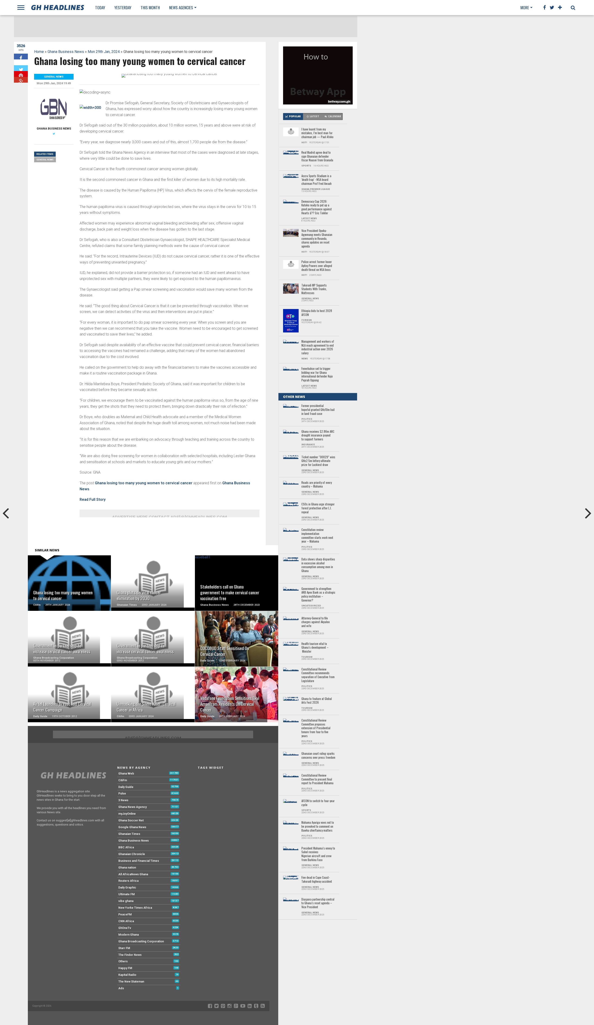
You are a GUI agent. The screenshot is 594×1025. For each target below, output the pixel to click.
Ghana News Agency (132, 807)
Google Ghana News (132, 827)
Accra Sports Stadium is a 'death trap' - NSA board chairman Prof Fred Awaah (316, 180)
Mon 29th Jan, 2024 (104, 51)
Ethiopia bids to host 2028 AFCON (316, 313)
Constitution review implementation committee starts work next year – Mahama (317, 535)
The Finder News (130, 955)
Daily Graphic (127, 887)
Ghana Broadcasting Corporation (141, 941)
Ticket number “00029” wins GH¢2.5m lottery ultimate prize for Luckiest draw (318, 461)
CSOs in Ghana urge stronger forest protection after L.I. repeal (318, 508)
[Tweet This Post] (21, 68)
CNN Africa (126, 921)
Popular (295, 116)
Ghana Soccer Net (131, 820)
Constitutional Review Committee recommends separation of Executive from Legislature (318, 675)
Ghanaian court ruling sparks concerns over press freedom (318, 755)
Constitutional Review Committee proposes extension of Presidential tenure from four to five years (315, 728)
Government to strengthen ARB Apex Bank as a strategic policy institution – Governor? (318, 594)
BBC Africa (126, 847)
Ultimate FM (126, 894)
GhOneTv (124, 928)
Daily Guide (125, 787)
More (524, 7)
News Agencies (181, 7)
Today (100, 7)
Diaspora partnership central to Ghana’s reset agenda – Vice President (317, 903)
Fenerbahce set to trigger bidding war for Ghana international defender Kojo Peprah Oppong (317, 374)
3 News (123, 800)
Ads (121, 988)
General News (45, 159)
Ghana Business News (66, 51)
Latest (314, 116)
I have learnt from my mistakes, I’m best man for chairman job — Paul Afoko (317, 133)
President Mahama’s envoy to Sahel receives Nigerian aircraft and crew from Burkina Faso (318, 854)
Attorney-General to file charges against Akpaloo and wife (315, 622)
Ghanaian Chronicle (131, 854)
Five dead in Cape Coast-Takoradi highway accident (316, 879)
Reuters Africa (128, 880)
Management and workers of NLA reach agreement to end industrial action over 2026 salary (317, 347)
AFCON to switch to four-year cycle (318, 803)
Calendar (334, 116)
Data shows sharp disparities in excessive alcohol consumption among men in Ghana (318, 565)
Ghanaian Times (129, 834)
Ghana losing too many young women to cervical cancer (143, 483)
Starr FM (124, 948)
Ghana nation (127, 867)
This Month (150, 7)
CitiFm (122, 780)
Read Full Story (93, 499)
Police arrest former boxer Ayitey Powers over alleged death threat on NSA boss (316, 266)
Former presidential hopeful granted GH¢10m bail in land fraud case (318, 410)
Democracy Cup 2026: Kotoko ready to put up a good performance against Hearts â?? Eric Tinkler (316, 207)
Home (39, 51)
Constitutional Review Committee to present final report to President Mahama (317, 779)
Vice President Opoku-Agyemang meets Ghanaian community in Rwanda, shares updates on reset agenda (316, 238)
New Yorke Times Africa (135, 907)
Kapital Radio (127, 974)
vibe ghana (125, 901)
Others (123, 961)
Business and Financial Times (138, 860)
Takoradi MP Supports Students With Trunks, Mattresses (314, 289)
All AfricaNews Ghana (133, 874)
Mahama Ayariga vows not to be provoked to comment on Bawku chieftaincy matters (317, 826)
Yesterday (122, 7)
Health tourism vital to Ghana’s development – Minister (315, 648)
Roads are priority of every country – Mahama (316, 484)
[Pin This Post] (21, 74)
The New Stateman (131, 981)
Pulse (122, 793)
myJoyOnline (127, 813)
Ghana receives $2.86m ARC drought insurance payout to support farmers (317, 435)
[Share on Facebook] (21, 56)
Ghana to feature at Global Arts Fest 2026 (316, 701)
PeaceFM (125, 914)
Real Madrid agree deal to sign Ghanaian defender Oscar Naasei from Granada (317, 156)
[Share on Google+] (21, 80)
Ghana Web (126, 773)
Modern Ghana (128, 934)
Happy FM (125, 968)
